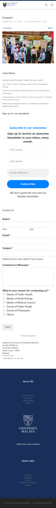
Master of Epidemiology (20, 298)
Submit (7, 327)
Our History (28, 398)
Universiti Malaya (21, 503)
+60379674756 (8, 356)
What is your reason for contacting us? (26, 290)
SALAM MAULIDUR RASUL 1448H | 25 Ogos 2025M (22, 80)
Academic (28, 475)
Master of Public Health (19, 294)
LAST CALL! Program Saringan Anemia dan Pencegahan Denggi (25, 85)
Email (6, 235)
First (4, 229)
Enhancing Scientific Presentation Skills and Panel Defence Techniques (25, 92)
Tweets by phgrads (28, 336)
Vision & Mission (28, 396)
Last (31, 229)
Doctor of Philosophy (18, 310)
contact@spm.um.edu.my (12, 358)
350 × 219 (41, 21)
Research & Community (28, 483)
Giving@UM (28, 478)
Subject (7, 248)
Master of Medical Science (21, 302)
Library (28, 480)
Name (6, 219)
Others (10, 314)
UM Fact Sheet (28, 401)
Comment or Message (16, 265)
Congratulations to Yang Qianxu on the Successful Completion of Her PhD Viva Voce (27, 98)
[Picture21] (28, 47)
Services (28, 485)
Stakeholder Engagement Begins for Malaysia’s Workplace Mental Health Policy (25, 105)
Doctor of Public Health (19, 306)
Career (28, 403)
